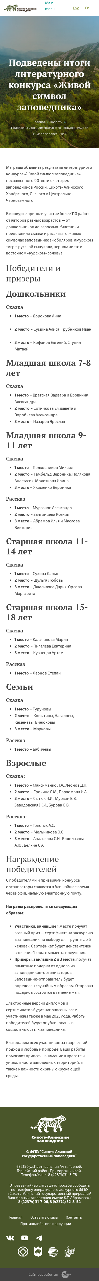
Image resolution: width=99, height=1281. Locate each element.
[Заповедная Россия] (38, 1251)
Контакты (74, 1217)
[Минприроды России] (53, 1251)
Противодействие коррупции (45, 1223)
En (87, 8)
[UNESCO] (23, 1251)
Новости (56, 122)
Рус (76, 8)
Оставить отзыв (44, 1217)
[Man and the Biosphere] (70, 1252)
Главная (15, 1217)
